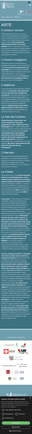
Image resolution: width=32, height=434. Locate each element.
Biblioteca (17, 17)
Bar (12, 17)
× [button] (30, 398)
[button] (16, 431)
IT (21, 11)
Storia (3, 17)
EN (26, 11)
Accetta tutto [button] (16, 423)
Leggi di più (13, 407)
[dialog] (16, 415)
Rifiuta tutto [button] (16, 427)
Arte (7, 17)
